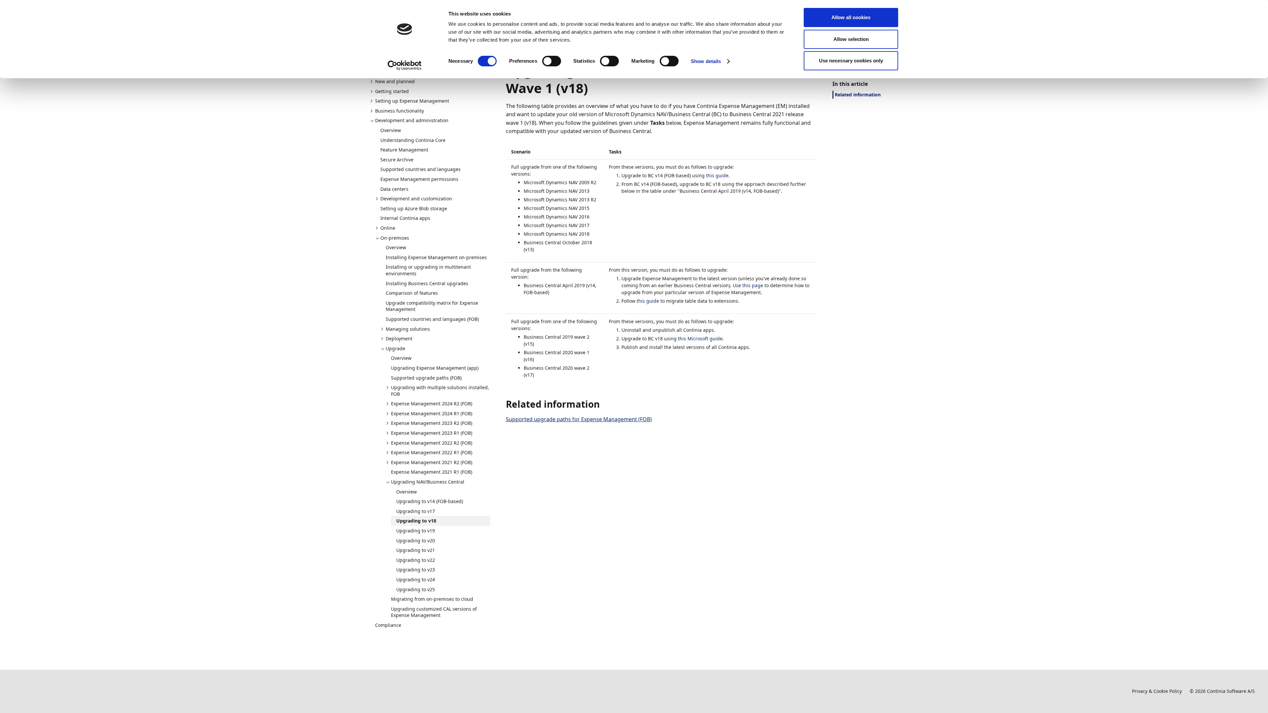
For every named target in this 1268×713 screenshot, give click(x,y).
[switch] (551, 61)
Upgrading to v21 (415, 550)
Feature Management (404, 150)
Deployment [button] (399, 338)
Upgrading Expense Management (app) (434, 368)
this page (752, 285)
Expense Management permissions (419, 179)
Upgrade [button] (395, 348)
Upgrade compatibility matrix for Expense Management (432, 306)
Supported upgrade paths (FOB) (426, 378)
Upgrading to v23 (415, 569)
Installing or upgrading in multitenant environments (428, 270)
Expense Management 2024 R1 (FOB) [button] (431, 413)
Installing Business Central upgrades (427, 283)
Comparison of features (412, 293)
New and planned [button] (395, 81)
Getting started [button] (392, 91)
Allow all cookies (850, 17)
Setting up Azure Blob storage (413, 208)
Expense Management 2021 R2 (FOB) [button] (431, 462)
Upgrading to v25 (415, 589)
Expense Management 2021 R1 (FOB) (431, 472)
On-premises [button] (394, 238)
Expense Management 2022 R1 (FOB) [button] (431, 452)
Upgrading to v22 (415, 560)
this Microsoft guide (700, 338)
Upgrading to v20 (415, 540)
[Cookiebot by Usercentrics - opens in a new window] (405, 65)
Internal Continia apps (405, 218)
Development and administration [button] (411, 120)
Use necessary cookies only (851, 60)
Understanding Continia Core (412, 140)
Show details (706, 61)
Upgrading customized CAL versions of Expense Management (434, 612)
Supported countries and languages (420, 169)
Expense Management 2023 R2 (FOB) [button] (431, 423)
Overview (390, 130)
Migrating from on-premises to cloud (432, 599)
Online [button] (387, 228)
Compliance (388, 625)
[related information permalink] (604, 404)
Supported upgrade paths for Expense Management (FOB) (579, 419)
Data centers (394, 189)
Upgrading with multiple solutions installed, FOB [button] (440, 390)
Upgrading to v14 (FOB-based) (429, 501)
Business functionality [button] (399, 111)
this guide (717, 175)
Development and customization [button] (416, 198)
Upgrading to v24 (415, 579)
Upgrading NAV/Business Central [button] (427, 482)
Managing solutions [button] (408, 329)
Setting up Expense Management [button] (412, 101)
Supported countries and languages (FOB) (432, 319)
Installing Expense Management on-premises (436, 257)
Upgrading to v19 (415, 530)
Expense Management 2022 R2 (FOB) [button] (431, 443)
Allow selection (851, 39)
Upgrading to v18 (416, 521)
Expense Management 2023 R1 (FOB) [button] (431, 433)
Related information (858, 94)
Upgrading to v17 (415, 511)
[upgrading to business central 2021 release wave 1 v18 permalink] (592, 88)
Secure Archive (396, 159)
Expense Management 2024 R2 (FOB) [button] (431, 403)
